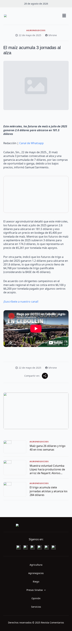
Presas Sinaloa (34, 590)
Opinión (36, 598)
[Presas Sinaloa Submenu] (46, 590)
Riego (36, 581)
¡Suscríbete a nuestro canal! (20, 301)
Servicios (36, 606)
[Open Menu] (64, 15)
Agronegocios (36, 573)
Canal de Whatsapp (31, 143)
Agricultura (36, 564)
